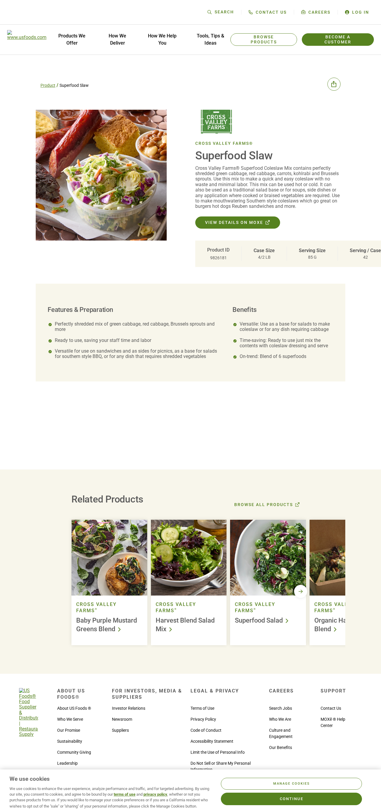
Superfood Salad (259, 620)
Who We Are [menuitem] (280, 719)
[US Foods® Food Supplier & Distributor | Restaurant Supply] (28, 734)
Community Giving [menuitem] (74, 752)
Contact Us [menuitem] (331, 708)
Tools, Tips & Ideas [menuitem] (210, 39)
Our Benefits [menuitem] (280, 747)
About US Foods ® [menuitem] (74, 708)
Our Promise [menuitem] (68, 730)
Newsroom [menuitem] (122, 719)
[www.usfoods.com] (26, 39)
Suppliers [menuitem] (120, 730)
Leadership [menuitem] (67, 763)
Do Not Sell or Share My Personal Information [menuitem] (220, 766)
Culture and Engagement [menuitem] (281, 733)
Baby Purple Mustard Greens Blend (106, 625)
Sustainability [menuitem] (69, 741)
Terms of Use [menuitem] (202, 708)
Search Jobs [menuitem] (280, 708)
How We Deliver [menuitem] (117, 39)
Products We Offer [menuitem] (71, 39)
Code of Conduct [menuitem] (205, 730)
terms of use (124, 794)
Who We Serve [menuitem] (70, 719)
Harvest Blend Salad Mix (185, 625)
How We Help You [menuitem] (162, 39)
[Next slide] (300, 591)
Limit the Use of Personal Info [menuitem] (217, 752)
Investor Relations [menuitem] (128, 708)
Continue (291, 799)
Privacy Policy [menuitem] (203, 719)
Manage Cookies (291, 784)
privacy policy (155, 794)
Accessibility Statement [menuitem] (211, 741)
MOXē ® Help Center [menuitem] (333, 722)
